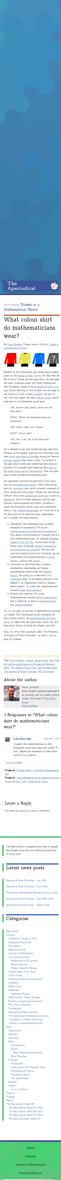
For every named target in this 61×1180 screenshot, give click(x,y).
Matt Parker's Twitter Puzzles (24, 997)
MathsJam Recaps (20, 993)
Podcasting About (20, 1074)
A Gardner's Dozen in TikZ (22, 938)
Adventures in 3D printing (24, 960)
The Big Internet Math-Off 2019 (25, 1111)
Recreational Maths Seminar (23, 1012)
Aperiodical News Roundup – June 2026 (27, 886)
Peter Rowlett (14, 344)
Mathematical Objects (22, 1071)
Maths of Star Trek (28, 375)
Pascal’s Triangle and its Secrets (25, 1001)
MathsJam (13, 990)
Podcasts (30, 1156)
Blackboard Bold (16, 949)
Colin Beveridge (22, 738)
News (11, 1041)
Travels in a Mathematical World (21, 307)
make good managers (31, 590)
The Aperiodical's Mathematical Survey (28, 1015)
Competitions (18, 1045)
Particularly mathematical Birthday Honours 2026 (31, 892)
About (30, 1148)
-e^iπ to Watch (19, 1089)
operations (9, 499)
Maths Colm (14, 986)
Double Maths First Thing (22, 971)
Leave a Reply (18, 803)
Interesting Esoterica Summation (25, 979)
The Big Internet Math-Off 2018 (25, 1107)
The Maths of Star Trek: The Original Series (33, 667)
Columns (10, 935)
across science (49, 597)
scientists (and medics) (25, 484)
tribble (38, 394)
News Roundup (19, 1056)
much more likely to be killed (24, 456)
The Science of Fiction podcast (20, 671)
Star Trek (54, 660)
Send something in (30, 1173)
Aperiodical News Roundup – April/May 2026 (29, 898)
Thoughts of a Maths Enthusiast (25, 1019)
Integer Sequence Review (24, 968)
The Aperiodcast (19, 1078)
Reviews (12, 1082)
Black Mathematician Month (28, 1052)
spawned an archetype (36, 495)
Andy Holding (17, 660)
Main (8, 1026)
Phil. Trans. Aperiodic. (19, 1004)
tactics (36, 560)
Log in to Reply (14, 762)
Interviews (13, 1038)
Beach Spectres (19, 964)
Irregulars (13, 982)
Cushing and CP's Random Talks (28, 1067)
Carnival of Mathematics (30, 1165)
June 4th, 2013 (52, 738)
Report (9, 1100)
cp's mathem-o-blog (18, 957)
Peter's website (30, 705)
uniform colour (43, 397)
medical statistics (23, 604)
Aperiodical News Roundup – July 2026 (26, 880)
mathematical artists (28, 510)
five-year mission (12, 460)
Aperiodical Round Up (19, 942)
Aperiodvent (14, 1030)
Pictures (10, 1093)
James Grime (41, 660)
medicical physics (47, 601)
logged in (23, 810)
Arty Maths (14, 946)
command (18, 488)
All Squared (17, 1063)
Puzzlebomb (14, 1008)
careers (29, 660)
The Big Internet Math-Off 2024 (25, 1115)
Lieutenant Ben (19, 579)
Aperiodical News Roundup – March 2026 (27, 905)
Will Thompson (46, 671)
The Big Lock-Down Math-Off (24, 1118)
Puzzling (10, 1096)
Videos (11, 1085)
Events (14, 1048)
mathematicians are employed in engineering (33, 531)
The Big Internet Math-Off (20, 1104)
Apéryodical (12, 931)
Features (12, 1034)
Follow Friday (15, 975)
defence (24, 560)
